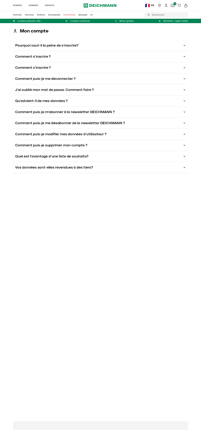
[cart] (186, 5)
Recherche (158, 15)
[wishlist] (179, 5)
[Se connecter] (166, 5)
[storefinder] (159, 5)
